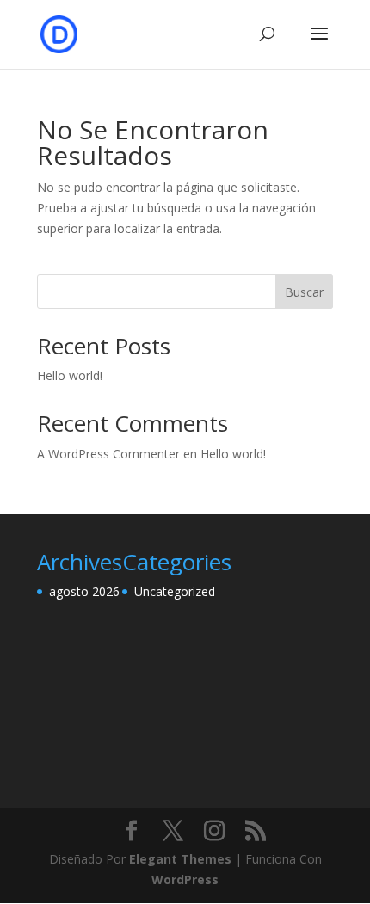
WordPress (185, 879)
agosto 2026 (84, 591)
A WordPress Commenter (108, 454)
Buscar (304, 292)
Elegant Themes (180, 859)
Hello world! (69, 375)
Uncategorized (174, 591)
